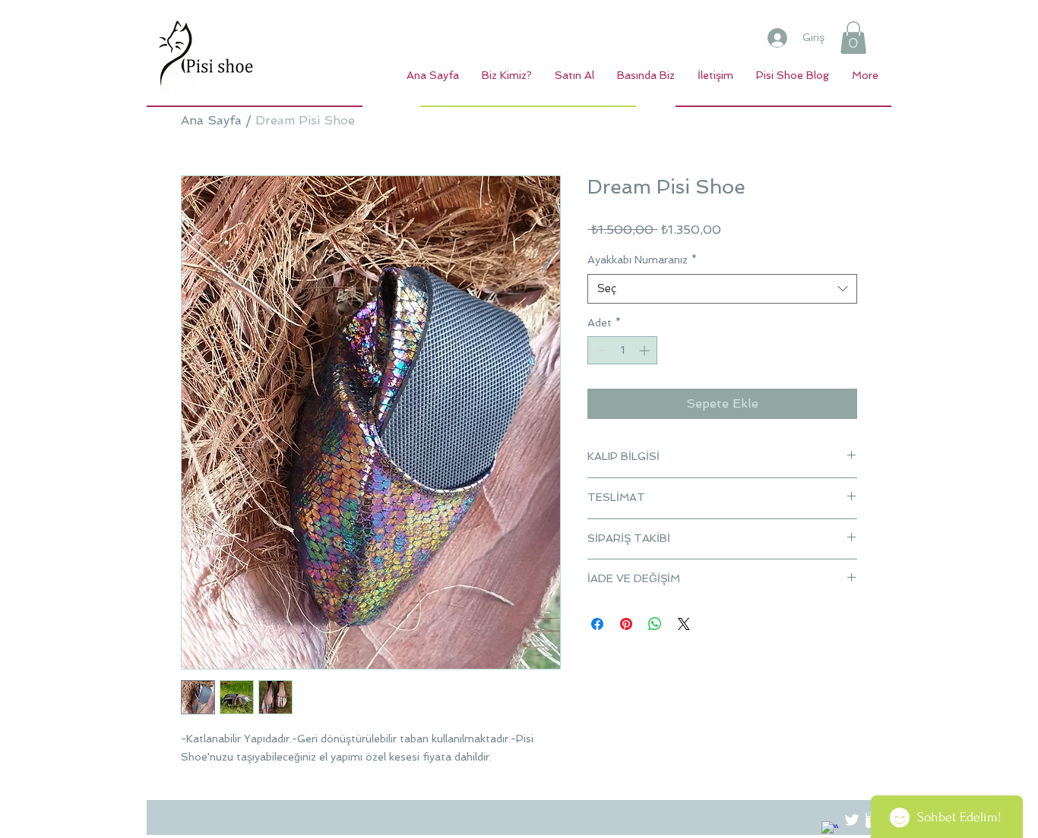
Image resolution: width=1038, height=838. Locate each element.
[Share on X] (684, 624)
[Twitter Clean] (851, 819)
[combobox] (722, 289)
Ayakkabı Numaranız (642, 260)
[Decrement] (599, 350)
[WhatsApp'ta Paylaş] (655, 624)
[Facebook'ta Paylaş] (597, 624)
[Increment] (645, 350)
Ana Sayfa (211, 120)
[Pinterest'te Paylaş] (626, 624)
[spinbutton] (622, 350)
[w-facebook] (829, 829)
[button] (853, 37)
